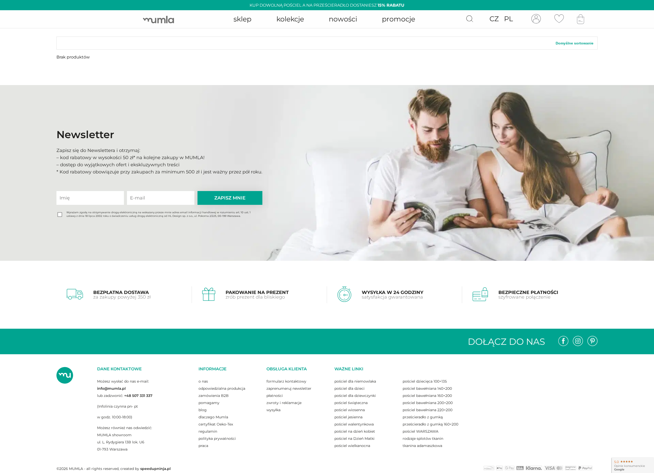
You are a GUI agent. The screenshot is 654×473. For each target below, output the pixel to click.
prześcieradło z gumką (423, 417)
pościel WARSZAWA (420, 431)
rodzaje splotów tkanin (423, 438)
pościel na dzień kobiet (354, 431)
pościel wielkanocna (352, 445)
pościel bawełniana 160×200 (427, 395)
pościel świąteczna (351, 402)
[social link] (563, 341)
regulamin (207, 431)
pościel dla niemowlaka (355, 381)
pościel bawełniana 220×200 (427, 410)
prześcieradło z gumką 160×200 (430, 424)
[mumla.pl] (158, 19)
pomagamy (208, 402)
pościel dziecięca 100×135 (425, 381)
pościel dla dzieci (349, 388)
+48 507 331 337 (138, 395)
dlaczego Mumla (213, 417)
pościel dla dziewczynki (355, 395)
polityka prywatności (217, 438)
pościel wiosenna (349, 410)
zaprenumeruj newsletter (288, 388)
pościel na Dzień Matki (354, 438)
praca (203, 445)
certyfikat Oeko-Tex (215, 424)
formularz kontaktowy (286, 381)
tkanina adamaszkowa (422, 445)
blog (202, 410)
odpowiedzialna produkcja (221, 388)
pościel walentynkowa (354, 424)
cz (494, 19)
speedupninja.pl (155, 468)
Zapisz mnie (230, 198)
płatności (274, 395)
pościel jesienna (348, 417)
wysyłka (273, 410)
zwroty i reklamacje (283, 402)
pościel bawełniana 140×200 (427, 388)
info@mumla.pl (111, 388)
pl (508, 19)
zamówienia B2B (213, 395)
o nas (203, 381)
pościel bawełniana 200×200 (428, 402)
